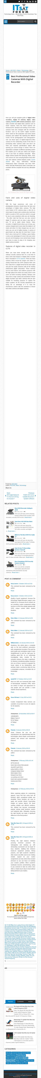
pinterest (35, 1)
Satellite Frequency (18, 951)
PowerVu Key (32, 948)
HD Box (7, 939)
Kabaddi (17, 944)
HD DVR (12, 485)
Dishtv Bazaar (21, 1055)
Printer (7, 950)
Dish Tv (26, 932)
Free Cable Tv (9, 936)
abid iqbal (14, 484)
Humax (23, 941)
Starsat (34, 952)
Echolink (7, 935)
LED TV (30, 944)
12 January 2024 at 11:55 (25, 618)
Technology (23, 485)
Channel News (22, 929)
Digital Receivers (19, 932)
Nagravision (28, 947)
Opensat (25, 948)
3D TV (6, 925)
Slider (17, 485)
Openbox (20, 948)
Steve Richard (15, 697)
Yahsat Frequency (10, 958)
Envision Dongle (15, 935)
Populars (10, 1001)
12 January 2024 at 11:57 (25, 630)
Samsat (25, 950)
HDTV (16, 939)
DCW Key (26, 931)
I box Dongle (29, 941)
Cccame (29, 928)
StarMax (29, 952)
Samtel (30, 950)
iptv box (24, 942)
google (24, 1)
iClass (10, 942)
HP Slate (18, 941)
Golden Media (31, 938)
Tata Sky (13, 954)
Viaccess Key (9, 957)
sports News (23, 952)
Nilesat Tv (8, 948)
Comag (7, 931)
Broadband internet (10, 928)
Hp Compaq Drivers (30, 939)
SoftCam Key (15, 952)
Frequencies (8, 938)
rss (27, 1)
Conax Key (12, 931)
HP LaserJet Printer (10, 941)
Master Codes (13, 945)
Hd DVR (13, 121)
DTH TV (26, 934)
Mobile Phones (15, 947)
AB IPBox (11, 925)
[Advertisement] (20, 46)
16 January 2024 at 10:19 (26, 643)
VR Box (20, 957)
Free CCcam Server (19, 936)
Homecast (21, 939)
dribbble (33, 1)
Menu (5, 1)
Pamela (13, 730)
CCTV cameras (21, 258)
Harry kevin (14, 583)
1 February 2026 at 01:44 (26, 760)
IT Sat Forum (24, 1076)
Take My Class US (16, 823)
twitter (19, 1)
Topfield (13, 955)
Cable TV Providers (21, 928)
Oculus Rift (14, 948)
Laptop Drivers (24, 944)
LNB (7, 945)
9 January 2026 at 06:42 (23, 748)
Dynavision (32, 934)
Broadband (32, 926)
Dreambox (12, 934)
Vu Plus (25, 957)
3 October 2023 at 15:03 (25, 596)
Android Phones (12, 926)
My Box (22, 947)
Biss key (26, 926)
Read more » (28, 517)
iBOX (6, 942)
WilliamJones (15, 643)
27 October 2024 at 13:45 (24, 679)
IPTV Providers (31, 942)
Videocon (15, 957)
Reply (12, 590)
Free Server (28, 936)
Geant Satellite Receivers (19, 938)
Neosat (34, 947)
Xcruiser (30, 957)
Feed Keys (32, 935)
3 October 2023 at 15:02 (25, 583)
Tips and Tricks (23, 1063)
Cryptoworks (19, 931)
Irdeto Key (8, 944)
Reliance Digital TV (17, 950)
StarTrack (7, 954)
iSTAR (13, 944)
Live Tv (26, 1058)
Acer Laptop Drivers (20, 925)
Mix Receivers (21, 945)
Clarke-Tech (30, 929)
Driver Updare (19, 934)
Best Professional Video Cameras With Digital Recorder (23, 79)
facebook (22, 1)
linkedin (30, 1)
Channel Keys (14, 929)
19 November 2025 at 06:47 (27, 713)
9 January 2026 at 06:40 (23, 730)
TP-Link (32, 955)
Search (35, 21)
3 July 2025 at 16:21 (26, 697)
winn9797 (14, 679)
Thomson (25, 954)
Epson (22, 935)
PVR (10, 950)
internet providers (17, 942)
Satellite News (28, 951)
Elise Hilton (14, 618)
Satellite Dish (9, 951)
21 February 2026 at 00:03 (26, 789)
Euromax (26, 935)
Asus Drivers (20, 926)
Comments (20, 1001)
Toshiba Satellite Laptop (23, 955)
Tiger (29, 954)
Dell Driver (11, 932)
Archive (30, 1001)
